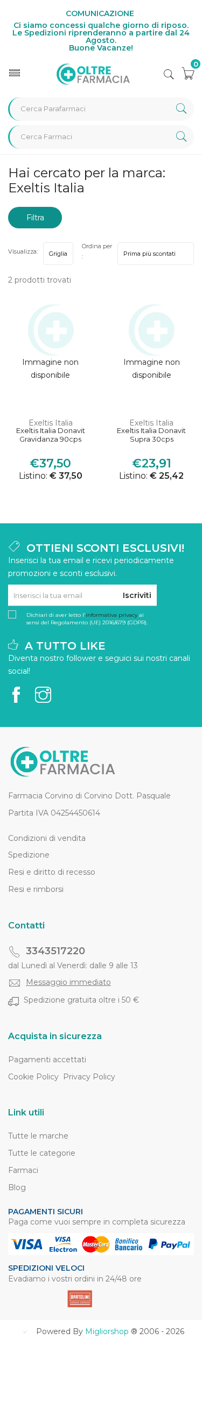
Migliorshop (107, 1331)
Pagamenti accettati (47, 1059)
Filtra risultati (35, 220)
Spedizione (29, 855)
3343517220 (55, 951)
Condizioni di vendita (47, 838)
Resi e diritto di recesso (51, 872)
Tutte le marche (38, 1136)
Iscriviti (137, 595)
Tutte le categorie (41, 1153)
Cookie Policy (33, 1077)
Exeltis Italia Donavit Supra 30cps (151, 435)
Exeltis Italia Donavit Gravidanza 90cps (50, 435)
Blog (17, 1187)
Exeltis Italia (51, 423)
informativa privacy (111, 614)
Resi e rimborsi (36, 889)
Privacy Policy (89, 1077)
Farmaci (23, 1170)
